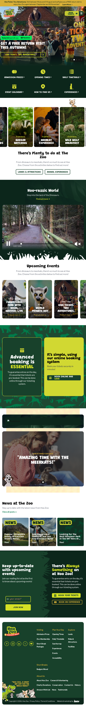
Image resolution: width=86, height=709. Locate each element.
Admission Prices (43, 634)
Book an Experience (69, 602)
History (78, 685)
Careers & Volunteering (59, 680)
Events (55, 653)
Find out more (42, 199)
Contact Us (68, 685)
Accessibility (57, 658)
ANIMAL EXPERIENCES (57, 172)
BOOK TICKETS (71, 13)
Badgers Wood (42, 669)
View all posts (8, 511)
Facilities (71, 646)
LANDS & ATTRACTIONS (29, 172)
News (54, 690)
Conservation (57, 685)
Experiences (56, 648)
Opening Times (58, 634)
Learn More (66, 4)
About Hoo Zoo (43, 680)
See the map (56, 644)
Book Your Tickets (68, 595)
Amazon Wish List (43, 690)
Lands (70, 634)
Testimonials (62, 690)
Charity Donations (44, 685)
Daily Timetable (58, 639)
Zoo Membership (43, 639)
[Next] (82, 299)
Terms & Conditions (48, 701)
